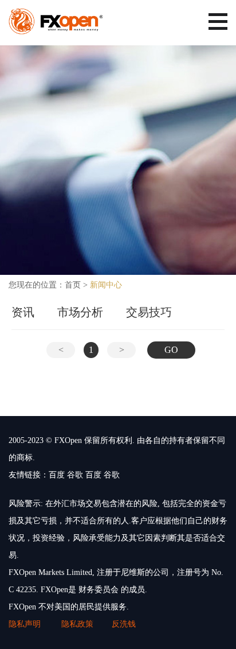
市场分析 (80, 312)
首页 (73, 285)
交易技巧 (149, 312)
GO (171, 350)
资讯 (22, 312)
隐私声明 (26, 624)
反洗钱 (124, 624)
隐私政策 (77, 624)
